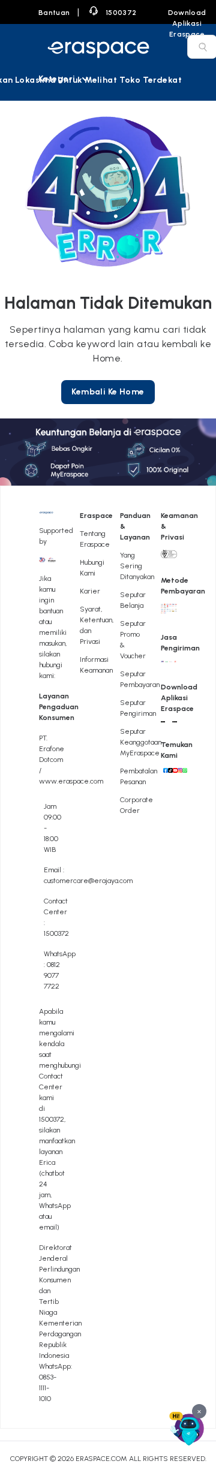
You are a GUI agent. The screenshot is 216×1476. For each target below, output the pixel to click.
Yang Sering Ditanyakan (137, 566)
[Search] (202, 46)
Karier (90, 591)
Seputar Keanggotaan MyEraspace (140, 742)
